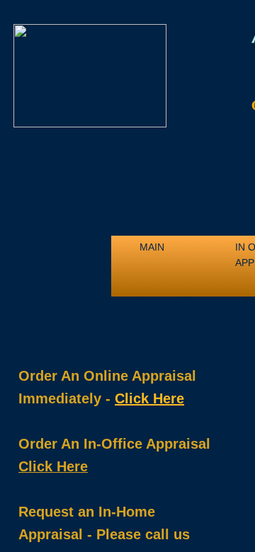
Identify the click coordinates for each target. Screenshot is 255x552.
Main (152, 247)
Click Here (149, 398)
